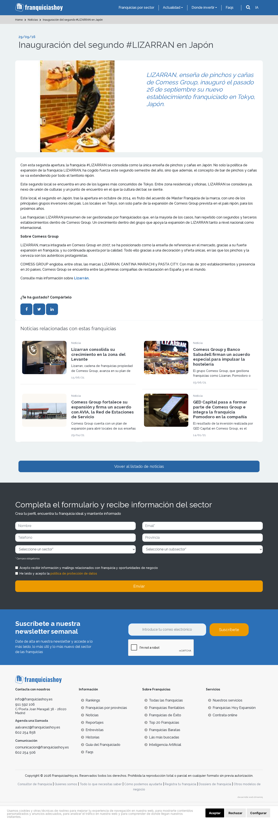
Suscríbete (229, 629)
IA (256, 7)
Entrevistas (95, 730)
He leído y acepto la (58, 573)
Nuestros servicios (227, 700)
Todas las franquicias (166, 700)
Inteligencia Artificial (165, 745)
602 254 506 (25, 752)
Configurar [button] (258, 813)
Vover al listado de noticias (139, 466)
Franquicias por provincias (106, 708)
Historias (92, 737)
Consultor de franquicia (35, 784)
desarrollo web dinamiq (250, 797)
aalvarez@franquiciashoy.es (37, 727)
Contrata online (225, 715)
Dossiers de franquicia (215, 784)
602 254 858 (25, 732)
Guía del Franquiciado (103, 745)
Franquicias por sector (136, 7)
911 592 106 (25, 704)
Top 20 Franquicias (164, 722)
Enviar (139, 586)
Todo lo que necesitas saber (101, 784)
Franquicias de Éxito (165, 715)
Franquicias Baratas (164, 730)
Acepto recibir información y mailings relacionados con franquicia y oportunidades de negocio (89, 568)
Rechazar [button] (235, 813)
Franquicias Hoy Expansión (234, 708)
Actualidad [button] (171, 7)
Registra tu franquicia (180, 784)
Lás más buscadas (164, 737)
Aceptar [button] (215, 813)
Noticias (92, 715)
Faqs (229, 7)
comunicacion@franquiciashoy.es (42, 747)
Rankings (93, 700)
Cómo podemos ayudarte (143, 784)
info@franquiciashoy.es (34, 699)
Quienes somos (66, 784)
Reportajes (95, 722)
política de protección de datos (73, 573)
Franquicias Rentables (167, 708)
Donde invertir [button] (203, 7)
